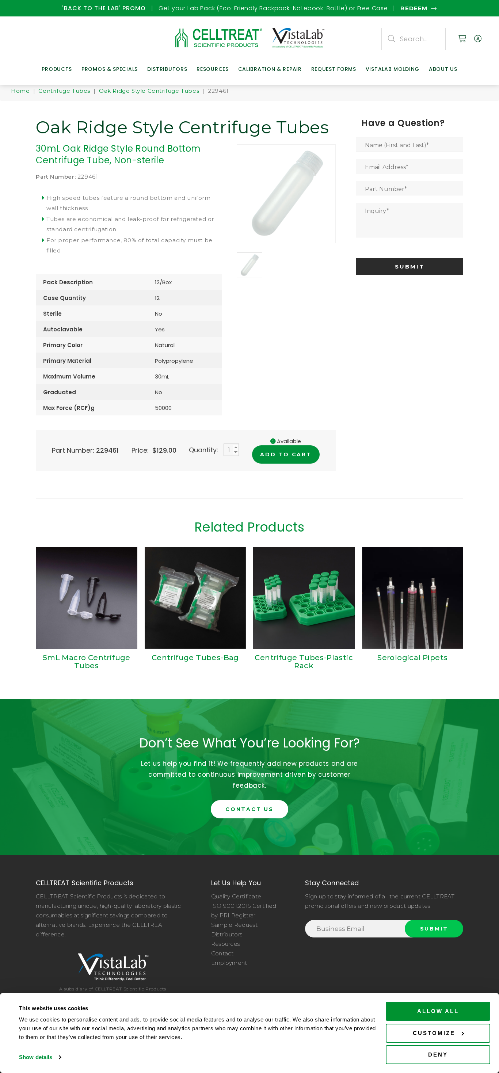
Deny (438, 1054)
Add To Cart (286, 454)
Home (20, 90)
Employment (229, 962)
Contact (222, 953)
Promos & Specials (109, 69)
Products (57, 69)
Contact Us (249, 809)
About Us (443, 69)
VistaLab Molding (392, 69)
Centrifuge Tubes (64, 90)
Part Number (386, 189)
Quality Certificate (236, 896)
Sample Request (234, 924)
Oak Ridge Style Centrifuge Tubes (149, 90)
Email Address (386, 167)
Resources (212, 69)
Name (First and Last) (397, 145)
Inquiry (377, 211)
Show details (35, 1057)
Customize (434, 1033)
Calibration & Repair (270, 69)
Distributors (167, 69)
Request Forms (333, 69)
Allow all (438, 1011)
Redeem (60, 8)
